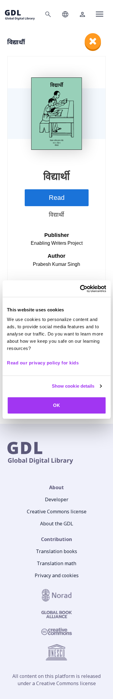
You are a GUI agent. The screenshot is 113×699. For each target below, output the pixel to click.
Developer (56, 499)
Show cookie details (73, 386)
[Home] (20, 14)
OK (56, 405)
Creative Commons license (56, 511)
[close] (93, 41)
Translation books (56, 551)
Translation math (56, 563)
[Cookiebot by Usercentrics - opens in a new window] (80, 289)
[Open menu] (99, 14)
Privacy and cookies (57, 575)
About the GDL (56, 523)
